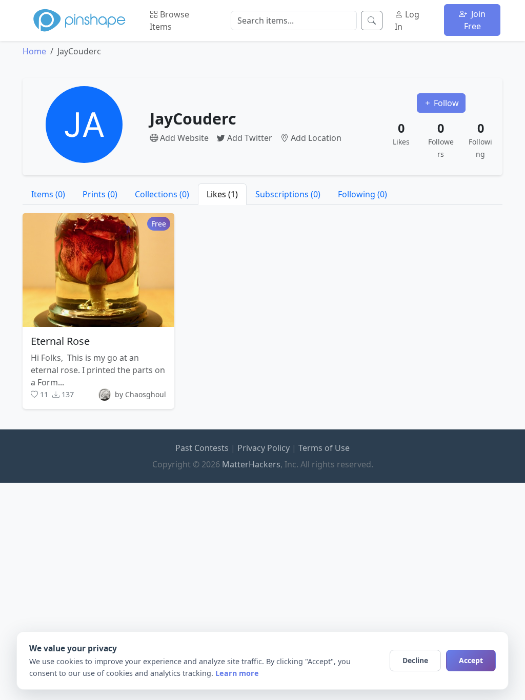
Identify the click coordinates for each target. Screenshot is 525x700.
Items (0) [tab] (48, 194)
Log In (407, 20)
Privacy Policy (263, 448)
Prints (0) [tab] (100, 194)
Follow (445, 103)
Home (34, 51)
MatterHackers (251, 464)
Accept (471, 660)
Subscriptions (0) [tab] (287, 194)
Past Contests (202, 448)
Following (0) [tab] (362, 194)
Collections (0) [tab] (162, 194)
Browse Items (169, 20)
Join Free (475, 20)
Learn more (237, 673)
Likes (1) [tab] (222, 194)
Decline (415, 660)
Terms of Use (324, 448)
